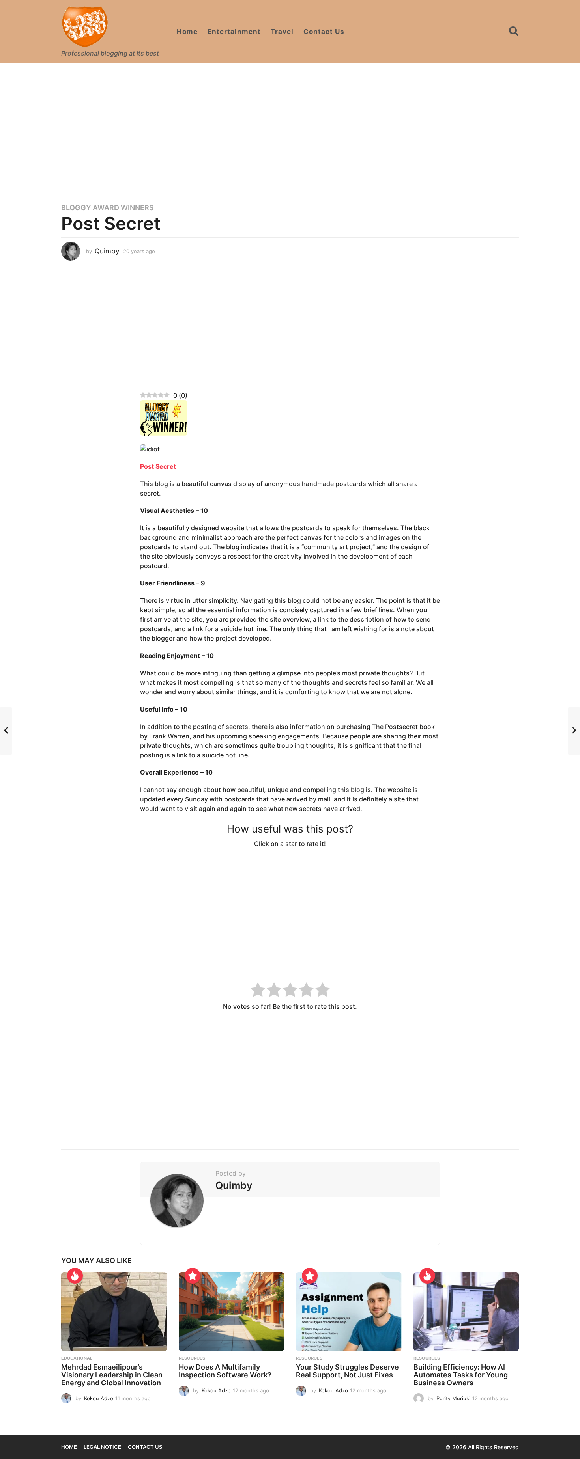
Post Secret (158, 466)
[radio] (258, 990)
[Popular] (192, 1276)
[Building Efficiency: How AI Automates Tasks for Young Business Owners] (466, 1311)
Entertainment (234, 31)
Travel (282, 31)
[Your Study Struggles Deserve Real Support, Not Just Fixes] (349, 1311)
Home (187, 31)
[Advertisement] (290, 128)
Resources (192, 1358)
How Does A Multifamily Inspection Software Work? (225, 1371)
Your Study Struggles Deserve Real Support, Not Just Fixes (347, 1371)
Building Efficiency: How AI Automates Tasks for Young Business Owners (460, 1375)
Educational (76, 1358)
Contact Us (323, 31)
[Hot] (75, 1276)
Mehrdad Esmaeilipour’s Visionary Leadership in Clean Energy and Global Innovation (112, 1375)
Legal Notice (102, 1447)
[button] (514, 31)
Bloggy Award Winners (107, 208)
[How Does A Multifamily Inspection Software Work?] (231, 1311)
